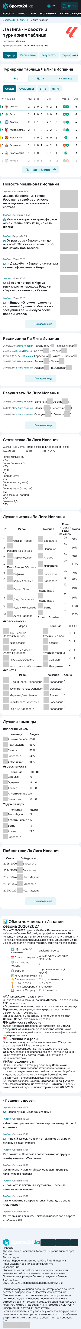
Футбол (22, 13)
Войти (72, 6)
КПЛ (33, 13)
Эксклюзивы (48, 13)
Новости (8, 13)
